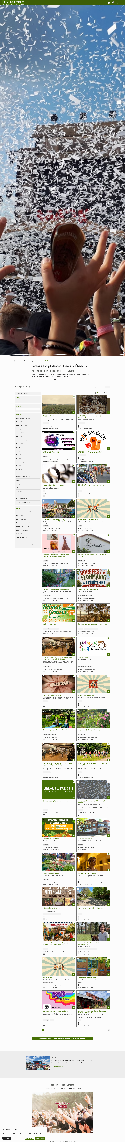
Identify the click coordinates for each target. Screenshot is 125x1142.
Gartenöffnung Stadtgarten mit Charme (89, 730)
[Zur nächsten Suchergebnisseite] (109, 1030)
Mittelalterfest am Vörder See (51, 908)
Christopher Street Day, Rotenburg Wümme (55, 1011)
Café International (83, 657)
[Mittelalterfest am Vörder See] (58, 896)
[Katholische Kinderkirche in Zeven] (58, 684)
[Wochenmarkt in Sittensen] (93, 827)
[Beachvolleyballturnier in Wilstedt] (93, 966)
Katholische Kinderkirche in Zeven (52, 695)
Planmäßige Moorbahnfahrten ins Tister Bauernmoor (93, 624)
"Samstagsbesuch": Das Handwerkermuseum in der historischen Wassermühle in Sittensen (57, 658)
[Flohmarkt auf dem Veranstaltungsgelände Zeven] (93, 473)
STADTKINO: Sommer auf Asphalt (87, 873)
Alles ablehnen (29, 1138)
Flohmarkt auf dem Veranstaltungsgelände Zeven (91, 485)
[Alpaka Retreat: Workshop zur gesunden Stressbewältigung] (93, 931)
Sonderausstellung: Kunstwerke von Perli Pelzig (56, 801)
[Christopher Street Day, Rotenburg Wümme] (58, 1000)
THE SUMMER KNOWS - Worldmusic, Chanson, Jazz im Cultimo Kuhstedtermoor (93, 1012)
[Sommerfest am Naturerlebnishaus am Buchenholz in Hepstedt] (93, 543)
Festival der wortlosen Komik (86, 695)
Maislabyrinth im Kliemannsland (52, 416)
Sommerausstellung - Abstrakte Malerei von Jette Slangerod (91, 801)
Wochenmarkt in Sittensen (85, 838)
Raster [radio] (100, 393)
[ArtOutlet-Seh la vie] (58, 966)
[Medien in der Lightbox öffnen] (38, 1063)
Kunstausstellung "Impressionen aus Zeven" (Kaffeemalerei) (90, 416)
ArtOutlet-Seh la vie (48, 978)
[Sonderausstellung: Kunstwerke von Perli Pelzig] (58, 789)
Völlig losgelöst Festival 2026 (51, 452)
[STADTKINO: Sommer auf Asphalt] (93, 862)
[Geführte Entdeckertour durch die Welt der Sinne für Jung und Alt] (93, 752)
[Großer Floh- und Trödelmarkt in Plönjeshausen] (93, 896)
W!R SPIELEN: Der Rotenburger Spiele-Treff (90, 452)
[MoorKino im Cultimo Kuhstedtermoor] (58, 473)
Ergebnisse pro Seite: (99, 387)
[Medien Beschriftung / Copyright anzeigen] (124, 353)
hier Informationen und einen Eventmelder (68, 380)
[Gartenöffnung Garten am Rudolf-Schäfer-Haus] (58, 578)
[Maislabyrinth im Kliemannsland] (58, 404)
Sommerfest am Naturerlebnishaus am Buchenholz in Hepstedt (93, 555)
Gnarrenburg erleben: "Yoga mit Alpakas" (55, 730)
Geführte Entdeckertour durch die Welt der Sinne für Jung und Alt (92, 764)
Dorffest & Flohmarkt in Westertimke (88, 589)
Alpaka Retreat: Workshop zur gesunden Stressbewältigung (89, 943)
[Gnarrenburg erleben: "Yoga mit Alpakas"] (58, 718)
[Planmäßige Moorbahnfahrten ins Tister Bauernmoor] (93, 613)
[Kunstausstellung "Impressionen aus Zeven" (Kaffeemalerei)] (93, 404)
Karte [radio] (107, 393)
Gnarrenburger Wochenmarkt (51, 873)
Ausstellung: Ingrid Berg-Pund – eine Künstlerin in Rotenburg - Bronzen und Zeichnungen (57, 555)
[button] (121, 2)
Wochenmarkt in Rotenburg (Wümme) (54, 520)
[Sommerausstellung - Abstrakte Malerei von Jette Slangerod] (93, 789)
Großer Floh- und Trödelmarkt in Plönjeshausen (91, 908)
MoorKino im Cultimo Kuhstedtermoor (54, 485)
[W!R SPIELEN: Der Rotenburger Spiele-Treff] (93, 440)
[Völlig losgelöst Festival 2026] (58, 440)
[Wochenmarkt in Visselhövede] (58, 827)
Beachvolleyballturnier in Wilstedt (87, 978)
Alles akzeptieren (40, 1138)
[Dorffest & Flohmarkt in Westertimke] (93, 578)
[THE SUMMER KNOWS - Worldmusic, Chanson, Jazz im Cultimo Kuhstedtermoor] (93, 1000)
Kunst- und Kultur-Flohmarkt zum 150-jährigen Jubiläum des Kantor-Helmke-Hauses (56, 943)
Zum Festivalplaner (58, 1066)
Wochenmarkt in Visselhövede (51, 838)
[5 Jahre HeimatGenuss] (58, 613)
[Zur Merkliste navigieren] (112, 2)
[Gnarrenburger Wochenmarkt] (58, 862)
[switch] (74, 396)
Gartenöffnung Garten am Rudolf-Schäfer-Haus (56, 589)
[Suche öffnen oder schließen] (116, 2)
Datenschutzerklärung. (12, 1135)
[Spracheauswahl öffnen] (108, 2)
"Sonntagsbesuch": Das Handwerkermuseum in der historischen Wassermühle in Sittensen (57, 764)
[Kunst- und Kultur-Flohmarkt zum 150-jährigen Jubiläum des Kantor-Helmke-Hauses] (58, 931)
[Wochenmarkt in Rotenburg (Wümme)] (58, 508)
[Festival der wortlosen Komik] (93, 684)
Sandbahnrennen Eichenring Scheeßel (88, 520)
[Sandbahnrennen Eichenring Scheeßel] (93, 508)
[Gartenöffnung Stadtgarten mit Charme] (93, 718)
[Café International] (93, 646)
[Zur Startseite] (13, 2)
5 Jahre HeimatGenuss (49, 624)
